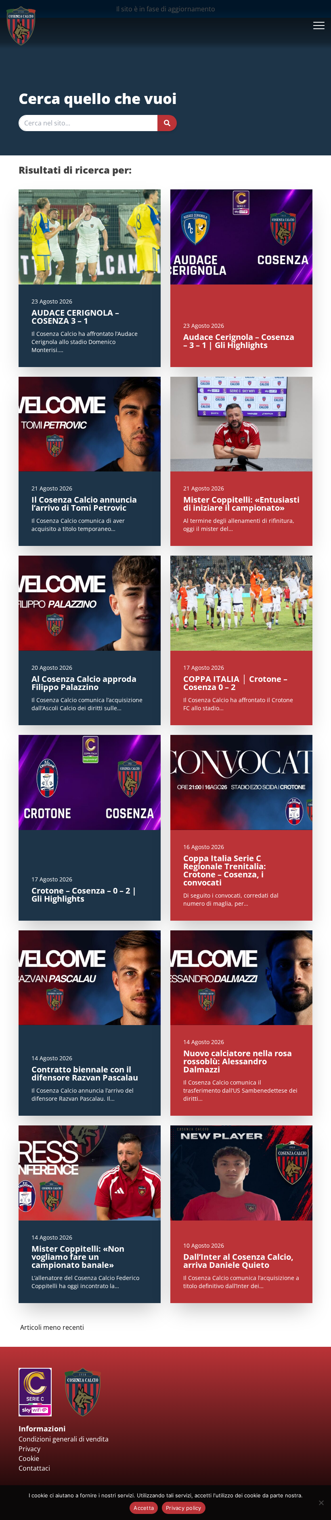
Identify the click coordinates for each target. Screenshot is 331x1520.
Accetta (144, 1508)
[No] (321, 1503)
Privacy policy (183, 1508)
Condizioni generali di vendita (64, 1439)
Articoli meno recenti (52, 1327)
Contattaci (34, 1468)
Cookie (29, 1458)
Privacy (29, 1448)
